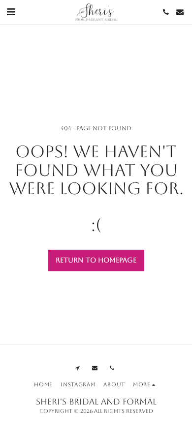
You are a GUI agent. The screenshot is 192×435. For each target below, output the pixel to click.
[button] (10, 11)
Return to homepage (96, 260)
